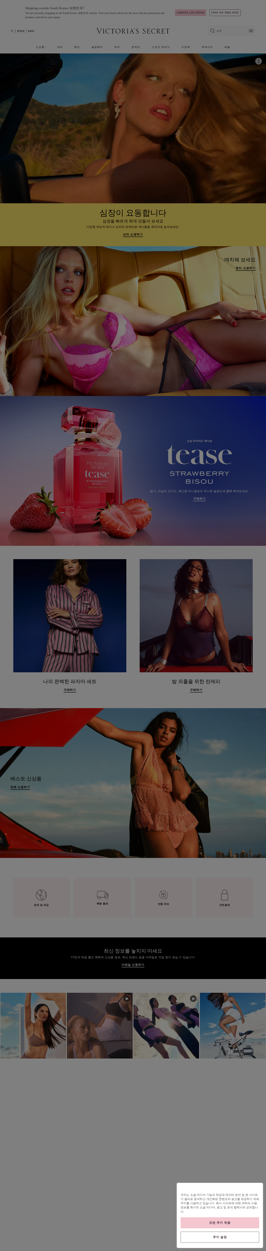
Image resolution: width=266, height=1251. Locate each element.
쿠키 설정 (220, 1237)
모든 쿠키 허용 (220, 1222)
